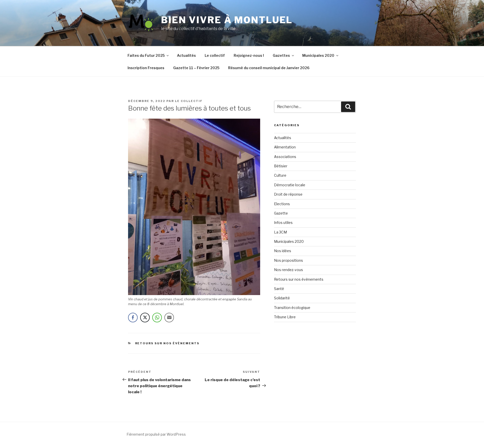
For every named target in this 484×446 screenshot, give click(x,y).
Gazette (281, 213)
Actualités (186, 55)
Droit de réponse (288, 194)
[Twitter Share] (145, 317)
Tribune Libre (285, 317)
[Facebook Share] (133, 317)
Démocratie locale (289, 185)
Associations (285, 156)
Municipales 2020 (318, 55)
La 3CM (280, 232)
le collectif (189, 101)
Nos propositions (288, 260)
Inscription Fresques (146, 68)
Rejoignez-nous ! (249, 55)
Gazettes (281, 55)
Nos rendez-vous (288, 270)
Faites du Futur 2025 (146, 55)
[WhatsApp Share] (157, 317)
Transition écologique (292, 307)
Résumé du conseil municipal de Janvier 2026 (269, 68)
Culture (280, 175)
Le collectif (215, 55)
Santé (279, 288)
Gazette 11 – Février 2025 (196, 68)
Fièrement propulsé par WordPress (156, 434)
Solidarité (282, 298)
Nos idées (282, 251)
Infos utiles (283, 222)
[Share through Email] (169, 317)
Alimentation (285, 147)
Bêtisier (280, 166)
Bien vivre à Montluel (227, 19)
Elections (282, 204)
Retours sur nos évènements (167, 343)
